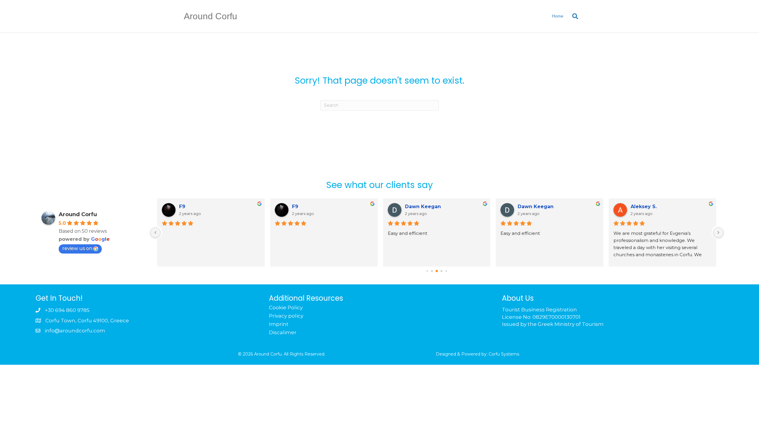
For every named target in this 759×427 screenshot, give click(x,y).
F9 (182, 206)
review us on (77, 248)
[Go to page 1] (432, 271)
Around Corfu (78, 214)
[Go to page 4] (446, 271)
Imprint (278, 324)
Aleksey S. (644, 206)
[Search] (571, 16)
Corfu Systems (504, 354)
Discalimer (282, 332)
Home (557, 16)
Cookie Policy (286, 307)
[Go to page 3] (442, 271)
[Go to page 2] (437, 271)
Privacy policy (286, 316)
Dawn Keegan (423, 206)
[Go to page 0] (427, 271)
